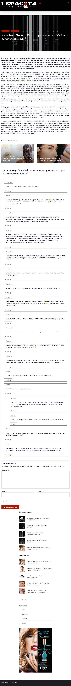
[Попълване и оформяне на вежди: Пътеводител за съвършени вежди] (53, 153)
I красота (4, 682)
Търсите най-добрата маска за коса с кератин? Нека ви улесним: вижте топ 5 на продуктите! (17, 158)
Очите (15, 30)
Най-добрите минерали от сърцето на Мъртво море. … (39, 548)
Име (4, 491)
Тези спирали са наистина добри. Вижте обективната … (38, 584)
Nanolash (39, 123)
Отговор (8, 191)
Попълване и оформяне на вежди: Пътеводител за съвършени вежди (49, 159)
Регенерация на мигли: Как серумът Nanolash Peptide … (39, 569)
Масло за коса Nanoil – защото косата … (37, 541)
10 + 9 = (5, 501)
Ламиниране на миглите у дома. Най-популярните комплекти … (38, 591)
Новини (6, 30)
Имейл (40, 491)
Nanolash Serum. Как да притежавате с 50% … (35, 533)
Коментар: (5, 470)
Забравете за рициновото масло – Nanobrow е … (38, 519)
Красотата (25, 614)
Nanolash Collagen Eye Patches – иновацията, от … (37, 576)
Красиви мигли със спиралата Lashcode (37, 526)
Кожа (23, 609)
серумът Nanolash (19, 81)
